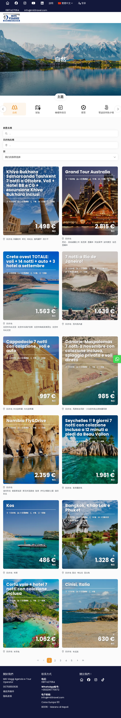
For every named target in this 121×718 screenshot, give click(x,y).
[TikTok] (103, 680)
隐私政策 (7, 696)
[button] (3, 109)
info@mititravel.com (35, 10)
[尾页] (83, 660)
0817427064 (12, 10)
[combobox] (60, 145)
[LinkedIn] (42, 3)
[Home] (7, 3)
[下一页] (77, 660)
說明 (51, 3)
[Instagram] (24, 3)
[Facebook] (16, 3)
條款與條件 (8, 691)
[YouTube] (33, 3)
